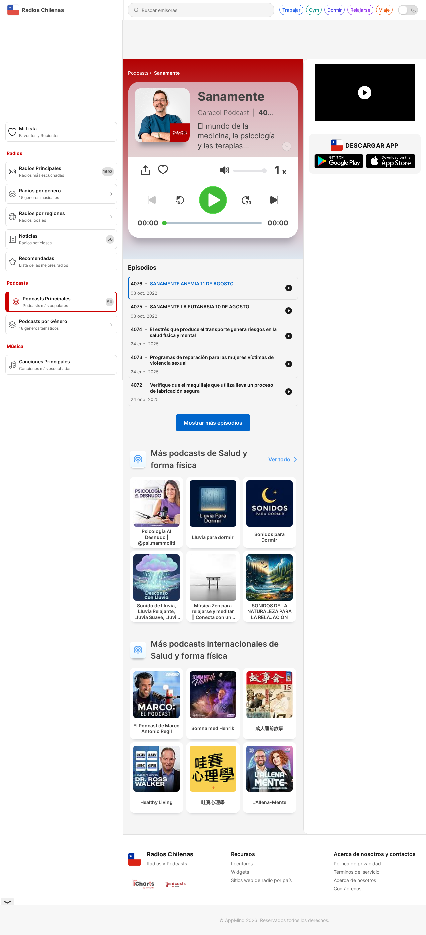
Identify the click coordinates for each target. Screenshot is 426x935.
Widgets (240, 872)
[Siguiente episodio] (273, 200)
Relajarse (360, 10)
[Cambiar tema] (408, 10)
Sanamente (167, 73)
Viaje (384, 10)
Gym (314, 10)
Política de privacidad (357, 863)
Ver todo (279, 459)
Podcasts (138, 73)
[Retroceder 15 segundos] (179, 200)
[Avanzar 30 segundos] (246, 200)
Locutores (242, 863)
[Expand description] (286, 146)
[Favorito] (163, 170)
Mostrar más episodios (213, 422)
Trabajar (291, 10)
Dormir (334, 10)
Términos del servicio (356, 872)
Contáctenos (347, 888)
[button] (224, 170)
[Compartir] (145, 170)
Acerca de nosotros (355, 880)
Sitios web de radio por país (261, 880)
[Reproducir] (213, 200)
